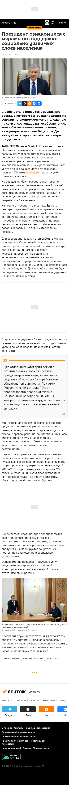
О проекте (7, 727)
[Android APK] (11, 757)
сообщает (32, 172)
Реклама (26, 748)
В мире (35, 700)
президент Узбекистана (33, 658)
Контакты (18, 727)
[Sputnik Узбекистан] (10, 24)
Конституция (53, 658)
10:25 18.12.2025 (10, 54)
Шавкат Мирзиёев (11, 658)
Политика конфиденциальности (18, 732)
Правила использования (37, 727)
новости (7, 700)
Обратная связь (41, 748)
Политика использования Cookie (19, 736)
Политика (22, 700)
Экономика (49, 700)
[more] (63, 414)
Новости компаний (11, 748)
